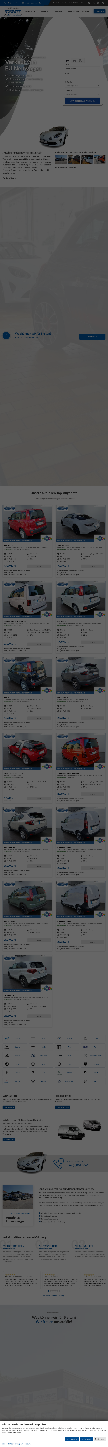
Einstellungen (100, 1439)
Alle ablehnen (87, 1439)
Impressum (26, 1444)
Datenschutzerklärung (11, 1444)
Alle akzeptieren (72, 1439)
